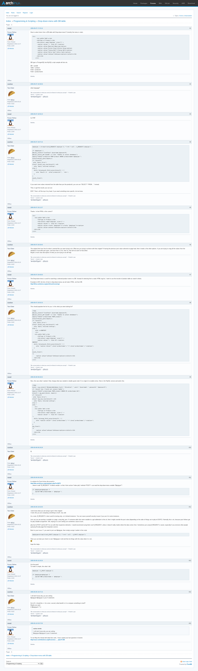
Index (7, 13)
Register (25, 13)
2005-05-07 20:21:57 (37, 207)
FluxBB (189, 664)
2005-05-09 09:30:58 (37, 477)
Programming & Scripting (25, 21)
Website (11, 48)
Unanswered (188, 15)
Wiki (160, 3)
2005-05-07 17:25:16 (37, 28)
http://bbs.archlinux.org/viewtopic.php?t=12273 (46, 483)
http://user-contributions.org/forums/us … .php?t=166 (48, 639)
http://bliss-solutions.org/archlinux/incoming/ (45, 284)
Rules (13, 13)
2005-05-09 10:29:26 (37, 560)
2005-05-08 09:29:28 (37, 447)
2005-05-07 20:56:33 (37, 302)
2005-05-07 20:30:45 (37, 244)
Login (31, 13)
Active (181, 15)
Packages (143, 3)
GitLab (167, 3)
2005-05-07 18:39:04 (37, 84)
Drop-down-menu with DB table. (52, 21)
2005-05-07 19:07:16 (37, 142)
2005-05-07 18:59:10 (37, 114)
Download (191, 3)
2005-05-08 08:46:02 (37, 377)
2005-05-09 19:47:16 (37, 592)
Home (135, 3)
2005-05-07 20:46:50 (37, 274)
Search (19, 13)
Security (176, 3)
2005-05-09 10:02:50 (37, 507)
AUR (183, 3)
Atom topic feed (187, 661)
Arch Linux (11, 3)
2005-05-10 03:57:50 (37, 623)
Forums (153, 3)
